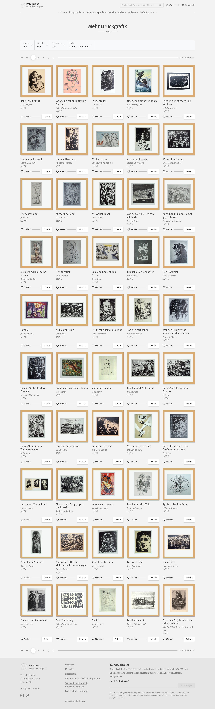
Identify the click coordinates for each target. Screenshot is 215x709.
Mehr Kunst (146, 12)
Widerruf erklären (77, 701)
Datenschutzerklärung (76, 691)
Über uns (69, 665)
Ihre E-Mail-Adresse (119, 681)
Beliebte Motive (116, 12)
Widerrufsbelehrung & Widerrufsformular (76, 685)
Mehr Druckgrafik (95, 12)
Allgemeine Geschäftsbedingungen (82, 678)
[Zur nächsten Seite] (27, 57)
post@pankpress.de (30, 688)
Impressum (70, 674)
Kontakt (69, 669)
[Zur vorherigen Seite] (21, 57)
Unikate (132, 12)
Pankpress (34, 5)
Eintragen (188, 685)
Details (47, 116)
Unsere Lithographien (71, 12)
